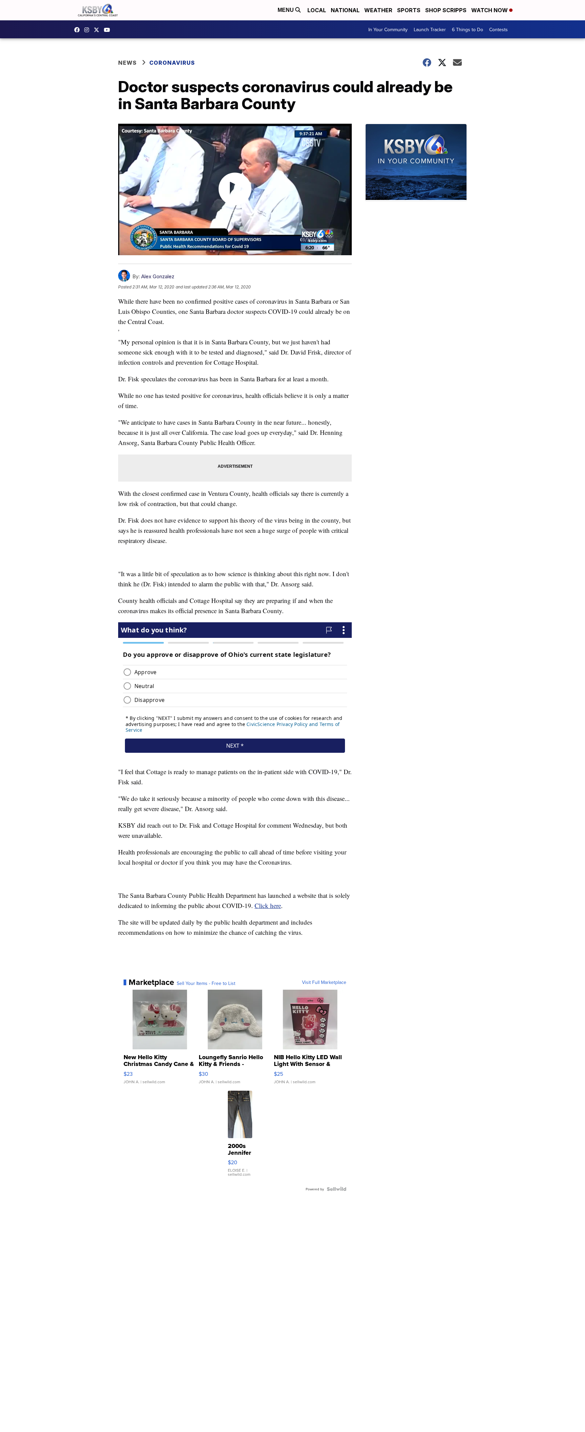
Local (316, 10)
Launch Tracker (430, 29)
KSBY (98, 30)
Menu (286, 10)
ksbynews (78, 30)
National (345, 10)
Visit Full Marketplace (324, 982)
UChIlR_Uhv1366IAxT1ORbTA (108, 30)
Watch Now (490, 10)
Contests (498, 29)
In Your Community (388, 29)
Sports (408, 10)
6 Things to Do (467, 29)
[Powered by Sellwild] (336, 1189)
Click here (268, 905)
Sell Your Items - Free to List (206, 983)
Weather (378, 10)
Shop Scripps (446, 10)
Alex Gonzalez (157, 276)
